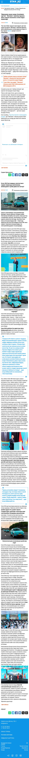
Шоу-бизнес (4, 167)
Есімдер (3, 750)
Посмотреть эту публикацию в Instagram (12, 144)
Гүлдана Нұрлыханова (7, 172)
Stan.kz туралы (5, 731)
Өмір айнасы (4, 704)
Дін (27, 743)
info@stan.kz (4, 723)
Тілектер (3, 746)
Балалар (26, 750)
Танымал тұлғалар (24, 746)
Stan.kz (9, 31)
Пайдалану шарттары (7, 738)
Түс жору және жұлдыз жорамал (6, 743)
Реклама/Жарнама (6, 735)
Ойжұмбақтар (25, 748)
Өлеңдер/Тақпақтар (5, 748)
